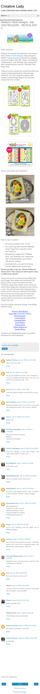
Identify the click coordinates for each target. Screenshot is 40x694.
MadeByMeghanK (12, 476)
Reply (8, 366)
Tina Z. (8, 417)
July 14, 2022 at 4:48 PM (21, 539)
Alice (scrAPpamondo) (14, 556)
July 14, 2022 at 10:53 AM (18, 372)
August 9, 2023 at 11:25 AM (27, 638)
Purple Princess (12, 638)
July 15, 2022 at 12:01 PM (27, 625)
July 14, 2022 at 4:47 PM (19, 524)
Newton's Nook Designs (14, 56)
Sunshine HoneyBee (13, 429)
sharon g (9, 539)
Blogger (24, 692)
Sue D (8, 389)
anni (7, 573)
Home (20, 684)
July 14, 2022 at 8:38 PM (20, 585)
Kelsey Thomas (11, 360)
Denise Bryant (11, 402)
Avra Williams (11, 463)
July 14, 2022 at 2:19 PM (25, 463)
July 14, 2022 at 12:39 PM (29, 448)
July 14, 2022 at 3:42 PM (24, 488)
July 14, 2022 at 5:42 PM (18, 573)
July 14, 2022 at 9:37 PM (20, 600)
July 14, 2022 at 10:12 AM (27, 360)
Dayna (8, 524)
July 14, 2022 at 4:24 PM (27, 503)
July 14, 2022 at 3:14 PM (28, 476)
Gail (7, 372)
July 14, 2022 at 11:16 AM (20, 417)
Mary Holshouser (12, 503)
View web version (20, 688)
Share (5, 348)
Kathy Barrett (11, 488)
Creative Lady (12, 6)
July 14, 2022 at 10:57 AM (20, 389)
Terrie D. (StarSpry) (13, 448)
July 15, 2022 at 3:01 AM (25, 613)
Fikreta (8, 600)
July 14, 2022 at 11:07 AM (26, 402)
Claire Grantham (12, 625)
